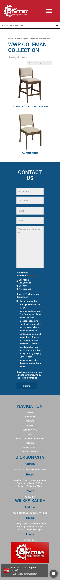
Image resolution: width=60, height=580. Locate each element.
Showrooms (30, 417)
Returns (30, 443)
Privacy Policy (34, 375)
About (30, 412)
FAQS (30, 434)
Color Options (30, 430)
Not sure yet (25, 289)
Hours (30, 425)
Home (10, 38)
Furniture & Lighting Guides (30, 438)
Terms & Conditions (29, 378)
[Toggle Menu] (52, 11)
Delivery (23, 285)
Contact (30, 421)
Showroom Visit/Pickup (25, 281)
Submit (26, 386)
